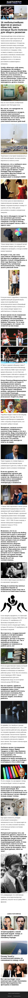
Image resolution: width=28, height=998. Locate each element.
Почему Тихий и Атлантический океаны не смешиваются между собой (12, 958)
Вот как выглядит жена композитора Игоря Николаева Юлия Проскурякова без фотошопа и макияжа (13, 982)
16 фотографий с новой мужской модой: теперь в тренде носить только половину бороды (11, 934)
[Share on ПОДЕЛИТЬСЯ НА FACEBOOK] (10, 907)
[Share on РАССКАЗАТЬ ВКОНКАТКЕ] (14, 907)
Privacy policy (16, 996)
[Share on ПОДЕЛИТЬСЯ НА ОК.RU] (18, 907)
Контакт (10, 996)
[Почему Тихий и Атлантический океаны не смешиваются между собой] (14, 948)
